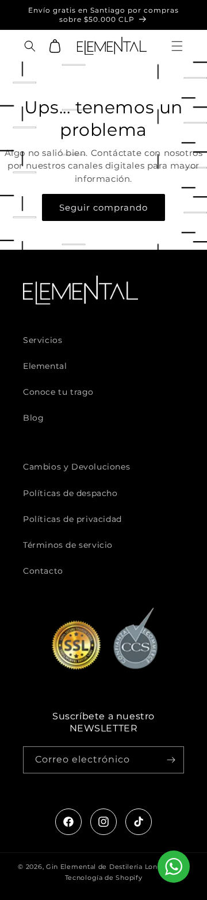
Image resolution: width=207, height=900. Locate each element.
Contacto (43, 571)
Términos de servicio (68, 545)
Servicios (42, 340)
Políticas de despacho (70, 493)
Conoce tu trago (58, 392)
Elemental (45, 366)
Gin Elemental (71, 867)
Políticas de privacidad (72, 519)
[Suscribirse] (170, 759)
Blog (33, 418)
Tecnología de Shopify (104, 878)
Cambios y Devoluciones (76, 467)
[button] (177, 46)
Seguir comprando (103, 207)
